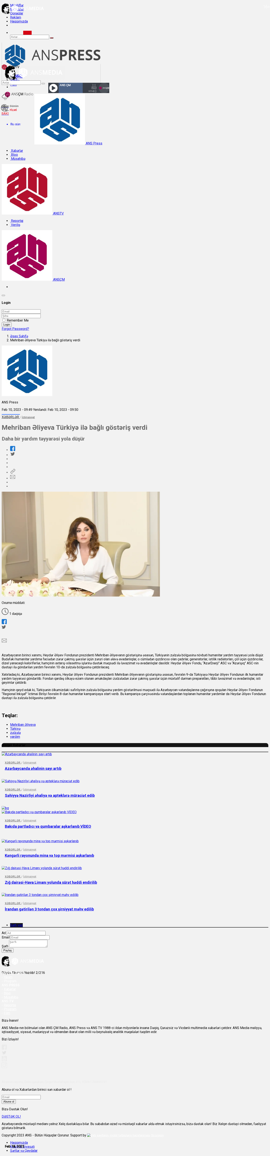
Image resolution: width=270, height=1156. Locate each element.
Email (6, 937)
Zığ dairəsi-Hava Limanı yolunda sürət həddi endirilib (51, 882)
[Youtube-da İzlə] (4, 1060)
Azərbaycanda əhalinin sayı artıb (33, 768)
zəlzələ (15, 733)
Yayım (8, 977)
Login (6, 324)
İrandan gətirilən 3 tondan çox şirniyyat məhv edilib (49, 909)
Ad (4, 933)
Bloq (14, 155)
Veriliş (15, 225)
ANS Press (93, 143)
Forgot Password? (15, 329)
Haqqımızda (19, 21)
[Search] (27, 33)
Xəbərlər (16, 151)
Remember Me (18, 320)
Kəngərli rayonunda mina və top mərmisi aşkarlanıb (49, 855)
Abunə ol (8, 1101)
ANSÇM (58, 280)
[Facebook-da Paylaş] (12, 450)
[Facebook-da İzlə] (4, 1049)
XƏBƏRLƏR (11, 417)
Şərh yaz (16, 925)
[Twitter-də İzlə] (4, 1054)
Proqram (10, 1009)
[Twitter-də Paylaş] (12, 455)
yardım (15, 737)
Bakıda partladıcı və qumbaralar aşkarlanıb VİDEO (48, 826)
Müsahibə (17, 159)
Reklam (15, 17)
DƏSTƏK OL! (11, 1117)
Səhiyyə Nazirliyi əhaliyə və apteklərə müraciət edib (50, 795)
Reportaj (16, 221)
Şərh (5, 946)
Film (7, 1013)
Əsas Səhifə (19, 336)
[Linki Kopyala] (12, 472)
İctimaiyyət (28, 417)
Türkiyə (15, 729)
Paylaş (7, 950)
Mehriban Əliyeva (23, 725)
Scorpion (157, 1135)
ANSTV (58, 213)
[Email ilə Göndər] (12, 478)
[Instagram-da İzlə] (4, 1067)
